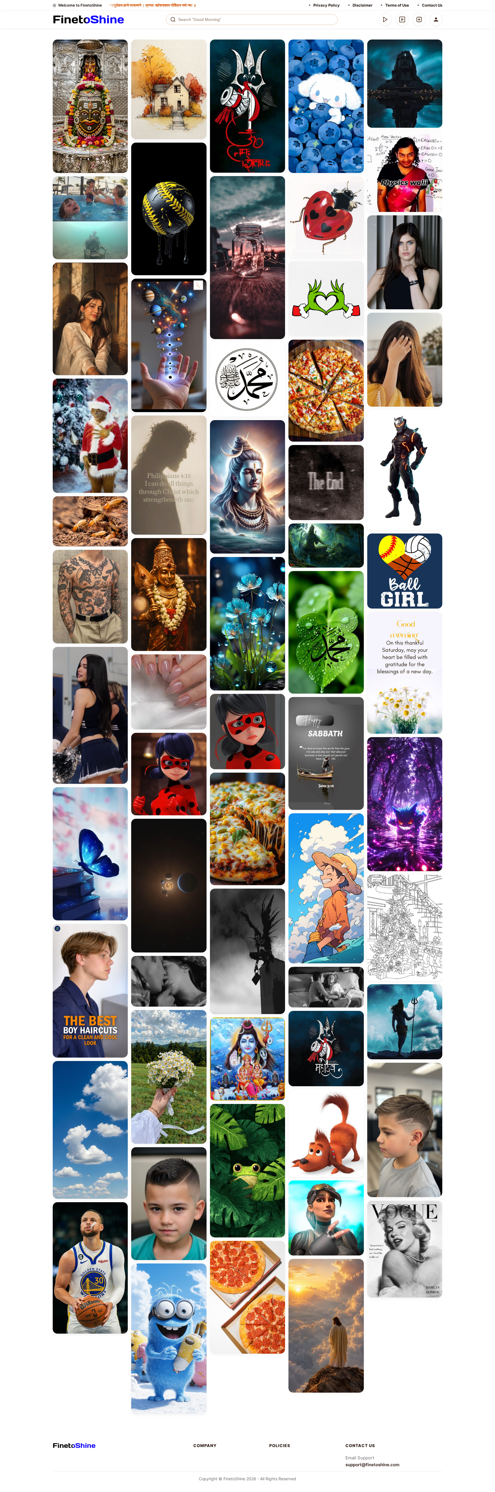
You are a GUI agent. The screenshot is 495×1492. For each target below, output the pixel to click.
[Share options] (121, 46)
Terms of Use (397, 5)
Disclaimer (362, 5)
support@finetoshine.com (372, 1464)
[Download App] (385, 19)
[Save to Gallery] (121, 56)
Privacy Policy (326, 5)
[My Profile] (436, 19)
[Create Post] (419, 19)
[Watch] (402, 19)
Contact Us (432, 5)
